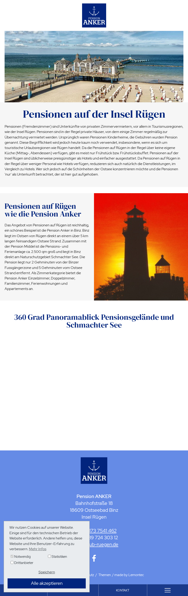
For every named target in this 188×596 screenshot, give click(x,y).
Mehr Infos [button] (37, 549)
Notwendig (22, 556)
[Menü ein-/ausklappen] (168, 590)
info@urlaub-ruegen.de (94, 544)
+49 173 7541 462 (98, 531)
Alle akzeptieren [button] (47, 583)
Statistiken (59, 556)
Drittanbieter (23, 563)
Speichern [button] (47, 572)
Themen (104, 575)
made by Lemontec (129, 575)
